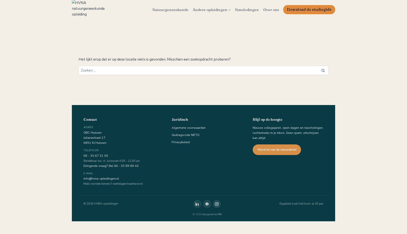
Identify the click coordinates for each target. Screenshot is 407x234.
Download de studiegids (309, 9)
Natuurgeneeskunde (170, 9)
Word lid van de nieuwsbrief (276, 149)
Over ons (271, 9)
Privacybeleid (181, 142)
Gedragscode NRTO (185, 135)
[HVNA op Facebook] (207, 204)
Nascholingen (247, 9)
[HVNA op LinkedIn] (197, 204)
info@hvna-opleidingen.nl (101, 178)
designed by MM (212, 214)
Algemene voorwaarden (189, 128)
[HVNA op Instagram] (217, 204)
